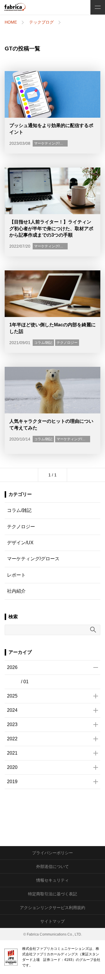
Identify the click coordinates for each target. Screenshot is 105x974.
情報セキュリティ (52, 880)
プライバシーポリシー (52, 852)
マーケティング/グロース (54, 143)
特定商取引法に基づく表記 (52, 894)
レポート (16, 575)
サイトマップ (52, 921)
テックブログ (41, 22)
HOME (11, 22)
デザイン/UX (20, 542)
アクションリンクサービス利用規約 (52, 907)
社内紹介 (16, 591)
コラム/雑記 (43, 343)
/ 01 (25, 681)
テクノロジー (67, 343)
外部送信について (52, 866)
